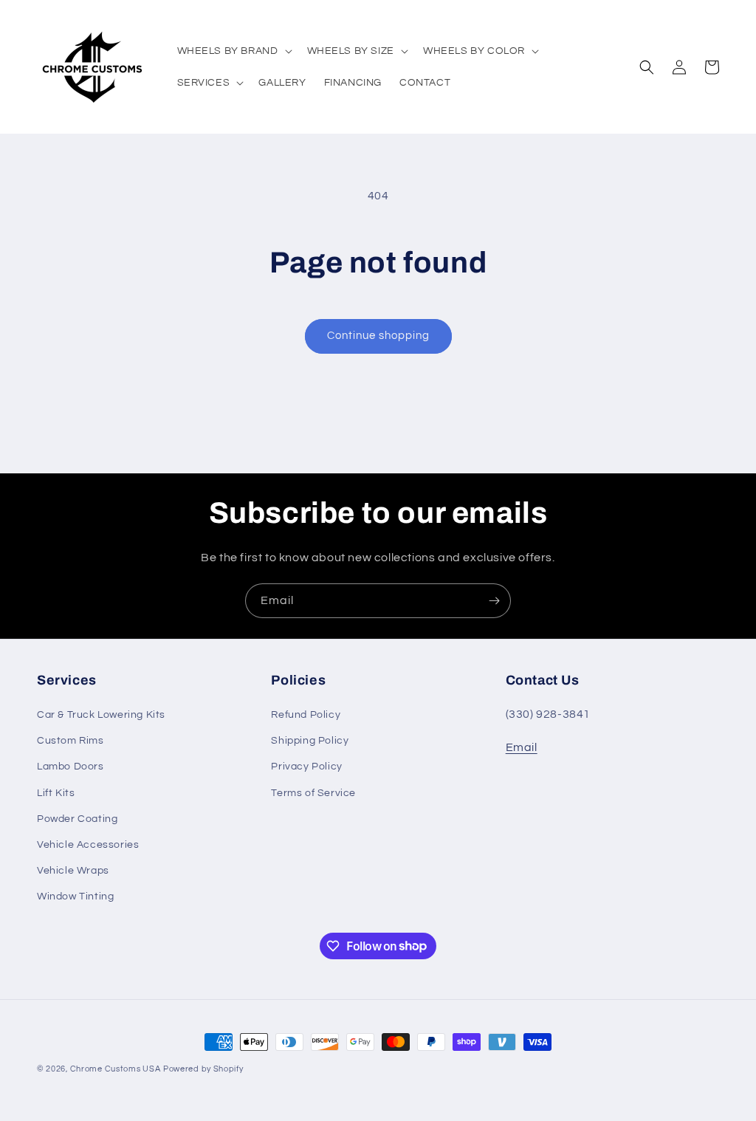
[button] (233, 50)
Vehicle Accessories (88, 845)
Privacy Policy (306, 766)
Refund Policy (305, 715)
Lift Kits (56, 793)
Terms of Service (313, 793)
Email (521, 747)
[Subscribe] (494, 600)
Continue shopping (378, 335)
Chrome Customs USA (115, 1069)
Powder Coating (77, 819)
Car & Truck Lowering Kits (101, 715)
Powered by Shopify (203, 1069)
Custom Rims (70, 741)
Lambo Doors (70, 766)
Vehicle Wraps (73, 870)
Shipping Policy (309, 741)
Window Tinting (75, 896)
